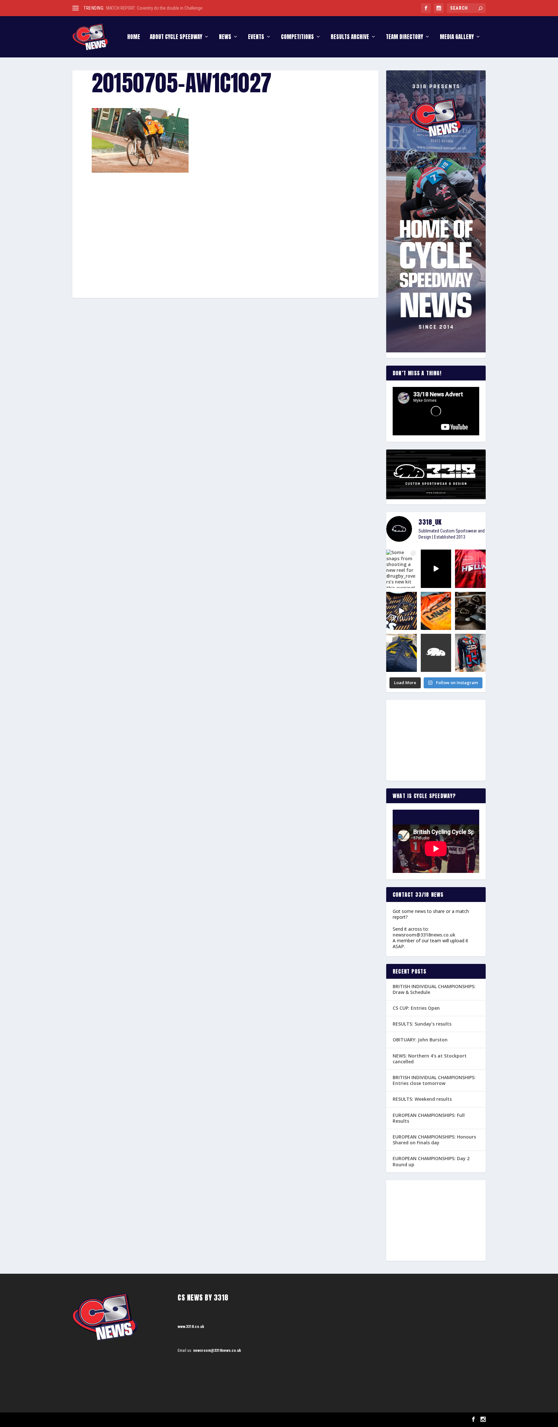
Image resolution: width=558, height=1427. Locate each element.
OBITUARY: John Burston (420, 1040)
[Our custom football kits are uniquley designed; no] (436, 569)
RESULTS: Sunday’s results (422, 1024)
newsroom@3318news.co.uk (424, 935)
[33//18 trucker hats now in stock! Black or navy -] (470, 611)
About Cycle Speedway (176, 37)
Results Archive (350, 37)
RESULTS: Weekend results (422, 1099)
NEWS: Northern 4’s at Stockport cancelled (430, 1059)
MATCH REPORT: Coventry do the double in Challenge (154, 8)
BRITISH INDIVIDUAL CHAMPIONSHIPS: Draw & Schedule (434, 989)
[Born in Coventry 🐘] (436, 653)
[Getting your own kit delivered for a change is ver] (470, 653)
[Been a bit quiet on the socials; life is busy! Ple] (401, 653)
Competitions (297, 37)
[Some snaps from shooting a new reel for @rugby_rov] (401, 569)
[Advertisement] (225, 220)
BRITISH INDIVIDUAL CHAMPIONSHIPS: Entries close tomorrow (434, 1080)
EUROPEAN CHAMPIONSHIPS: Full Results (429, 1118)
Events (256, 37)
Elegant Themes (104, 1420)
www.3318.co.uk (191, 1326)
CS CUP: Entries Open (416, 1008)
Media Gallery (457, 37)
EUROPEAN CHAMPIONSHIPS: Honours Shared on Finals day (434, 1140)
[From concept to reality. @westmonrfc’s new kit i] (401, 611)
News (225, 37)
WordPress (147, 1420)
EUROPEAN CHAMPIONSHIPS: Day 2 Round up (431, 1161)
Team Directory (404, 37)
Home (133, 37)
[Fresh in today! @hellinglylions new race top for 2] (470, 569)
